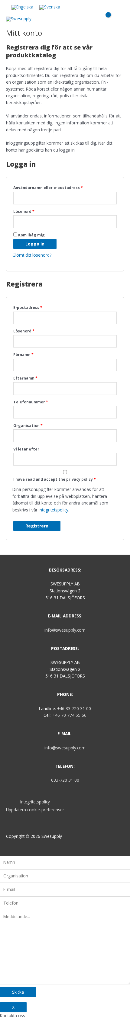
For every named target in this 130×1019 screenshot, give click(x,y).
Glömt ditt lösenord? (31, 255)
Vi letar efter (26, 449)
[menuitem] (22, 7)
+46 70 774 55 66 (69, 715)
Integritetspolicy (53, 510)
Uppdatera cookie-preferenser (35, 809)
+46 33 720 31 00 (74, 708)
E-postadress (27, 307)
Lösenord (23, 211)
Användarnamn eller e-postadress (48, 187)
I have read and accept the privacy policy (54, 479)
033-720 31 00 (65, 780)
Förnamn (23, 354)
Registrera (36, 526)
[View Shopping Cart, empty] (105, 21)
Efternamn (25, 378)
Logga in (34, 244)
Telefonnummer (30, 402)
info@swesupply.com (65, 630)
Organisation (28, 425)
